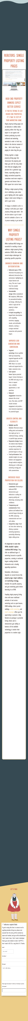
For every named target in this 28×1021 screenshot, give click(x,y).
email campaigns (9, 612)
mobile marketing (14, 609)
